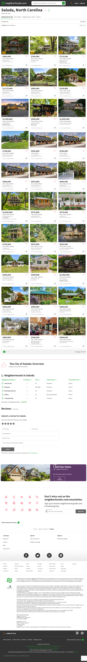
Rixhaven (7, 387)
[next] (26, 45)
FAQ (4, 545)
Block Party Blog (62, 539)
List (84, 25)
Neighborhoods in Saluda (28, 17)
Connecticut (5, 571)
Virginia (62, 566)
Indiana (28, 566)
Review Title (6, 438)
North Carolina (43, 529)
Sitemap (23, 639)
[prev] (3, 45)
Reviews (38, 17)
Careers (5, 542)
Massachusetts (29, 571)
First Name (5, 429)
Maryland (28, 568)
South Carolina (52, 568)
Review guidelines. (33, 453)
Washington (63, 568)
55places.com (38, 639)
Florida (16, 568)
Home (35, 529)
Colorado (5, 568)
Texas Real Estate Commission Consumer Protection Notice (43, 648)
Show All (24, 402)
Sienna (6, 394)
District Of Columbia (19, 566)
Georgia (16, 571)
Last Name (35, 429)
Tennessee (51, 571)
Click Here (54, 650)
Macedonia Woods (10, 391)
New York (40, 571)
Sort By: (3, 25)
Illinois (27, 563)
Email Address (6, 433)
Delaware (17, 563)
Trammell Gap (8, 398)
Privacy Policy (7, 639)
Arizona (4, 563)
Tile (81, 25)
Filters (84, 21)
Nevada (39, 566)
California (5, 566)
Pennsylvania (52, 566)
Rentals (30, 639)
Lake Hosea (8, 383)
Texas (62, 563)
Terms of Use (16, 639)
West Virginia (63, 571)
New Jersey (40, 568)
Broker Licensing (35, 542)
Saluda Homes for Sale (7, 17)
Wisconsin (74, 563)
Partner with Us (34, 539)
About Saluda (17, 17)
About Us (5, 539)
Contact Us (6, 548)
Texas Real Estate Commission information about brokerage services (43, 646)
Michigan (40, 563)
